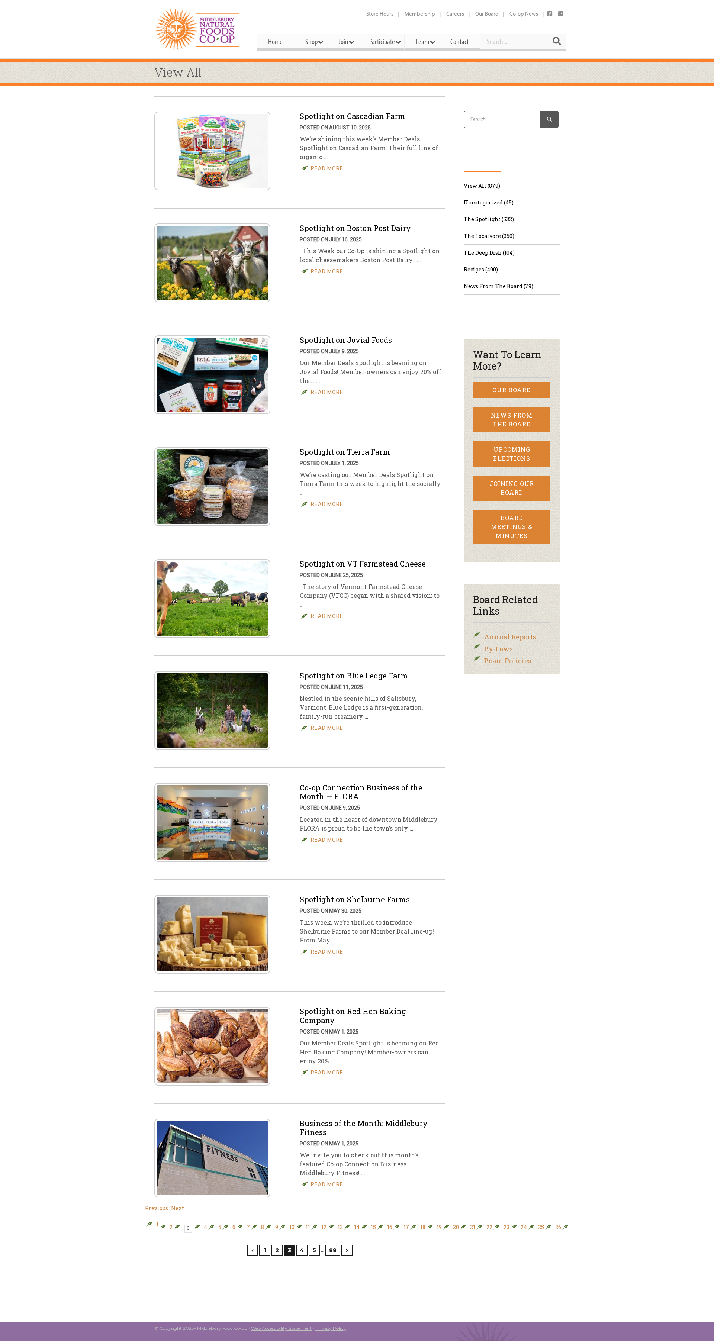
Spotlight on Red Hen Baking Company (353, 1015)
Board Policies (507, 660)
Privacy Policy (330, 1328)
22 (489, 1227)
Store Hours (379, 13)
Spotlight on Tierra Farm (345, 452)
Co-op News (523, 13)
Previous (156, 1208)
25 (541, 1227)
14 (357, 1227)
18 (422, 1227)
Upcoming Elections (511, 453)
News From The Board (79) (498, 286)
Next (177, 1208)
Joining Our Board (511, 488)
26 (558, 1227)
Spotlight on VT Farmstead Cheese (363, 563)
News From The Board (512, 419)
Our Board (486, 13)
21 (472, 1227)
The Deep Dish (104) (489, 252)
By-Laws (498, 648)
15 (373, 1227)
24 (524, 1227)
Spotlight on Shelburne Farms (355, 899)
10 (292, 1227)
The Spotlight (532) (489, 219)
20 (456, 1227)
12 (324, 1227)
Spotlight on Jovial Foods (346, 340)
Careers (455, 13)
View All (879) (482, 185)
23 (506, 1227)
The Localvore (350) (489, 235)
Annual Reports (510, 636)
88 (333, 1250)
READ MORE (327, 168)
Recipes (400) (481, 269)
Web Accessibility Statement (281, 1328)
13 (340, 1227)
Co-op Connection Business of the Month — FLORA (361, 792)
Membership (420, 13)
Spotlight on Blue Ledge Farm (354, 675)
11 (308, 1227)
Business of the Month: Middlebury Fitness (364, 1127)
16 (389, 1227)
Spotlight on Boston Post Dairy (355, 228)
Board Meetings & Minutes (512, 526)
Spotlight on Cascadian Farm (352, 116)
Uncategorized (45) (489, 202)
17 (406, 1227)
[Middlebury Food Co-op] (198, 29)
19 (439, 1227)
